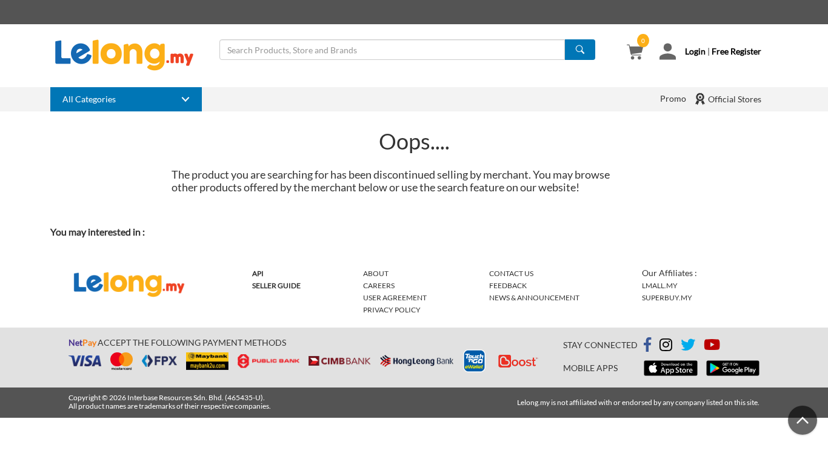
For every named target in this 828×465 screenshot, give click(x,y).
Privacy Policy (392, 309)
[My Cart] (635, 53)
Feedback (508, 285)
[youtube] (712, 346)
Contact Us (511, 273)
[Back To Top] (802, 420)
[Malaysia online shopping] (130, 55)
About (376, 273)
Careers (379, 285)
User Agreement (395, 297)
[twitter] (688, 346)
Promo (673, 98)
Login (695, 51)
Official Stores (733, 99)
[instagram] (665, 346)
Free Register (736, 51)
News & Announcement (534, 297)
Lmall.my (660, 285)
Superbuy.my (667, 297)
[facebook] (647, 345)
